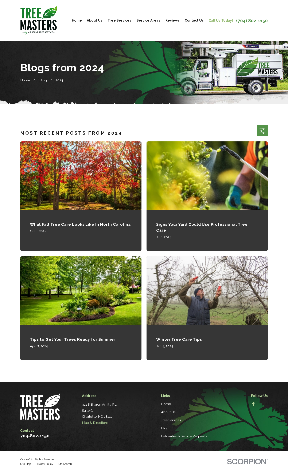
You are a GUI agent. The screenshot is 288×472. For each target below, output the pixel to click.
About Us (168, 412)
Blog (164, 428)
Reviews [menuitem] (173, 20)
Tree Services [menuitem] (119, 20)
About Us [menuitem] (94, 20)
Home (166, 404)
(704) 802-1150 (252, 20)
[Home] (38, 20)
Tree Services (171, 420)
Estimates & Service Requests (184, 436)
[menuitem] (25, 464)
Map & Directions (95, 423)
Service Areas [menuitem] (148, 20)
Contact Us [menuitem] (194, 20)
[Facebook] (253, 404)
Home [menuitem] (77, 20)
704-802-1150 (35, 435)
